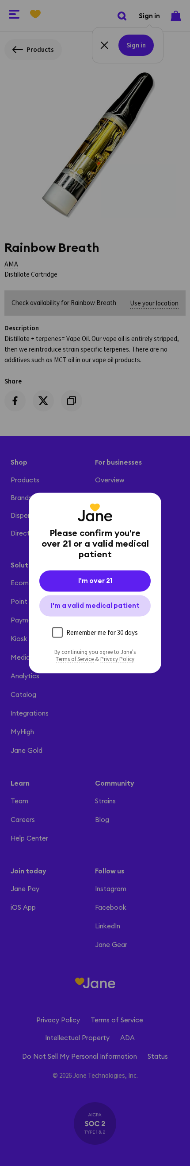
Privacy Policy (117, 659)
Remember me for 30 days (102, 632)
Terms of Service (75, 659)
